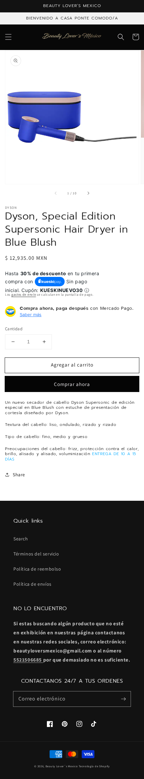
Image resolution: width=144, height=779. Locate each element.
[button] (8, 37)
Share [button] (19, 475)
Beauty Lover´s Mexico (62, 766)
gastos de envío (23, 294)
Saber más (31, 314)
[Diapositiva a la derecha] (88, 193)
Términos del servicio (36, 554)
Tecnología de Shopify (94, 766)
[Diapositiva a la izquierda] (56, 193)
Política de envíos (32, 584)
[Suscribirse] (123, 698)
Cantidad (13, 329)
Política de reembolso (37, 569)
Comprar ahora (72, 384)
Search (20, 539)
